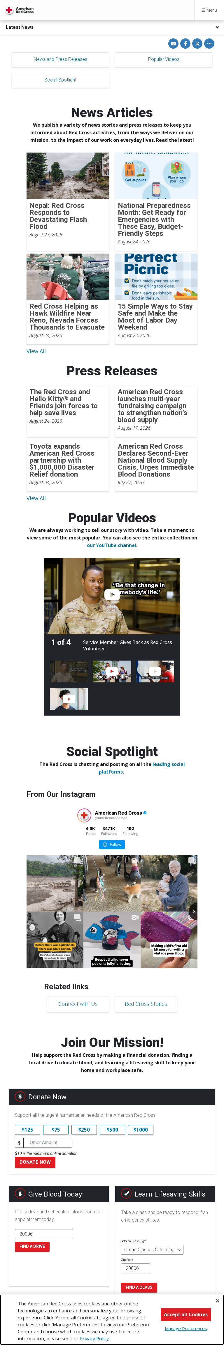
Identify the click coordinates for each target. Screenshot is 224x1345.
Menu (211, 10)
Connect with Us (78, 1003)
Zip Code (127, 1259)
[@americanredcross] (84, 815)
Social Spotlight (60, 80)
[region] (112, 1319)
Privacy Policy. (95, 1338)
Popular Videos (163, 59)
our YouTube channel (111, 545)
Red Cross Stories (146, 1003)
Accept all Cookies (186, 1314)
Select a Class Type (133, 1241)
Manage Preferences (186, 1328)
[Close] (217, 1300)
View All (36, 351)
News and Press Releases (60, 59)
